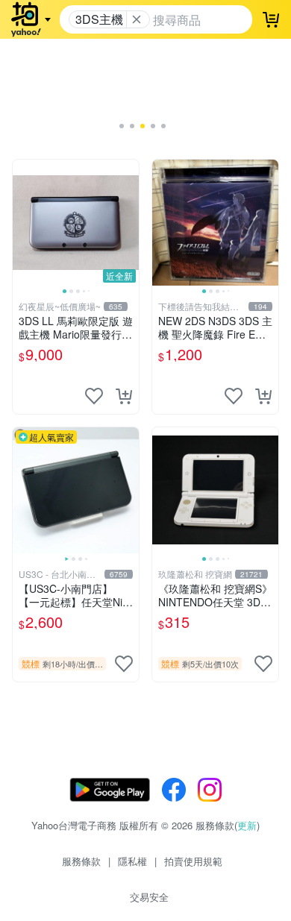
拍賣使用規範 (193, 861)
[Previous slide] (22, 222)
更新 (247, 825)
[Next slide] (129, 222)
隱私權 (132, 861)
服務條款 (81, 861)
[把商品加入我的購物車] (124, 396)
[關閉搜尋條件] (136, 19)
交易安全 (149, 897)
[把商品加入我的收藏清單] (94, 396)
